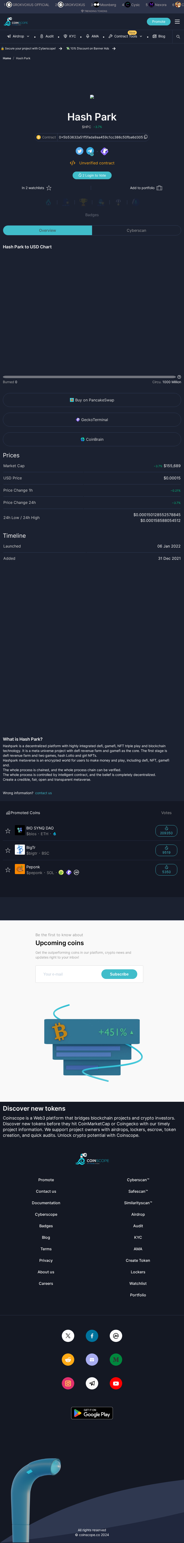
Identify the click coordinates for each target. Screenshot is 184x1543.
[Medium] (116, 1360)
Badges (92, 214)
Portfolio (138, 1295)
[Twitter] (68, 1336)
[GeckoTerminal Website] (104, 152)
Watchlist (138, 1283)
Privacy (46, 1260)
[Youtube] (116, 1384)
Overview (47, 230)
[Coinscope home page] (16, 21)
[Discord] (92, 1360)
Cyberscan (136, 230)
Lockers (138, 1271)
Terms (46, 1248)
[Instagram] (68, 1384)
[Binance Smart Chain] (38, 137)
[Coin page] (82, 830)
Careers (46, 1283)
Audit (138, 1225)
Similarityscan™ (138, 1202)
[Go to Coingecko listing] (61, 873)
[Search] (178, 36)
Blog (46, 1237)
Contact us (46, 1191)
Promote (158, 21)
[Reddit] (68, 1360)
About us (46, 1271)
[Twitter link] (79, 151)
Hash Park (23, 58)
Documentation (46, 1202)
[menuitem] (18, 36)
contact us (43, 793)
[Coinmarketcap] (116, 1336)
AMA (138, 1248)
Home (7, 58)
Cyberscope (46, 1214)
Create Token (138, 1260)
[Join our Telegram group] (92, 1384)
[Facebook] (92, 1336)
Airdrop (138, 1214)
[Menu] (177, 21)
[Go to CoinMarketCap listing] (76, 873)
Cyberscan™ (138, 1179)
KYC (138, 1237)
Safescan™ (138, 1191)
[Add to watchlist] (8, 831)
